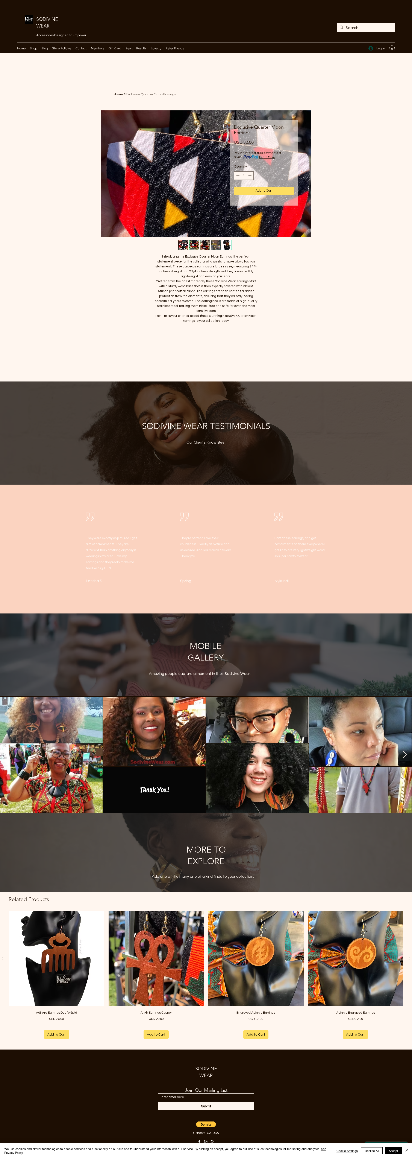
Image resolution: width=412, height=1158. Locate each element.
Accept (393, 1151)
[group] (206, 975)
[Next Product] (409, 958)
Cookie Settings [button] (347, 1151)
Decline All (372, 1151)
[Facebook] (199, 1142)
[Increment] (250, 176)
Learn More (267, 157)
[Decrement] (237, 176)
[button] (392, 48)
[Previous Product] (2, 958)
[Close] (406, 1151)
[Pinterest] (212, 1142)
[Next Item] (404, 755)
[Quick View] (56, 959)
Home (118, 94)
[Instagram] (206, 1142)
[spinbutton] (243, 176)
